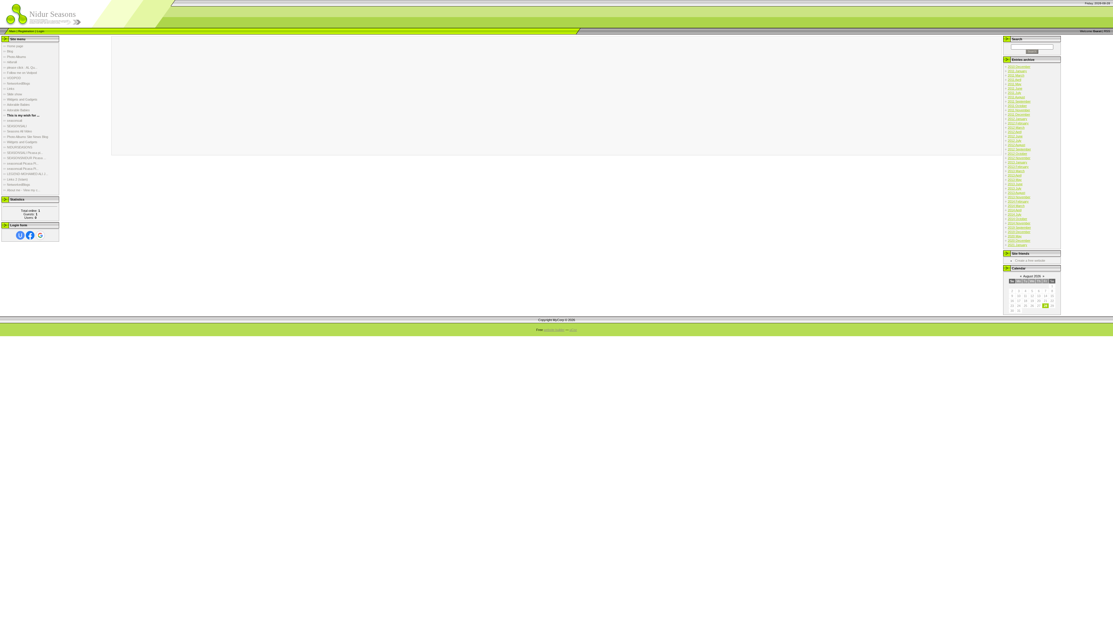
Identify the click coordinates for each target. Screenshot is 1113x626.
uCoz (573, 330)
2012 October (1017, 153)
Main (12, 31)
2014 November (1019, 223)
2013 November (1019, 197)
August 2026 (1032, 276)
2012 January (1017, 119)
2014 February (1018, 201)
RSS (1107, 31)
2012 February (1018, 123)
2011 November (1019, 110)
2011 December (1019, 114)
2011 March (1016, 75)
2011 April (1014, 79)
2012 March (1016, 127)
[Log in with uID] (20, 235)
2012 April (1014, 132)
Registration (26, 31)
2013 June (1015, 184)
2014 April (1014, 210)
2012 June (1015, 136)
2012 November (1019, 158)
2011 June (1015, 88)
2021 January (1017, 245)
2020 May (1015, 236)
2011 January (1017, 71)
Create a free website (1030, 260)
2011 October (1017, 106)
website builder (554, 330)
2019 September (1019, 227)
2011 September (1019, 101)
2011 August (1016, 97)
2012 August (1016, 145)
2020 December (1019, 240)
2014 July (1014, 214)
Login (40, 31)
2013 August (1016, 192)
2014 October (1017, 219)
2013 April (1014, 175)
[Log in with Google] (40, 235)
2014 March (1016, 206)
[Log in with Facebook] (30, 235)
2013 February (1018, 166)
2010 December (1019, 66)
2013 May (1015, 179)
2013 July (1014, 188)
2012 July (1014, 140)
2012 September (1019, 149)
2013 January (1017, 162)
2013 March (1016, 171)
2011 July (1014, 92)
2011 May (1014, 84)
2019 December (1019, 232)
